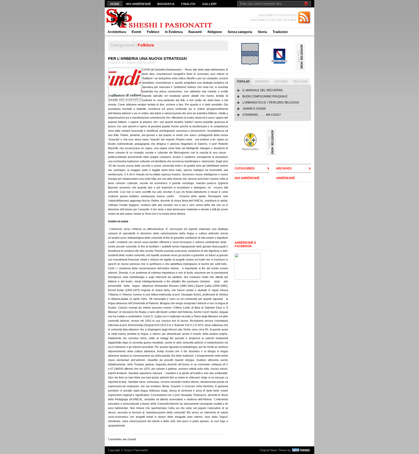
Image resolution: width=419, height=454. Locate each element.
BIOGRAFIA (166, 4)
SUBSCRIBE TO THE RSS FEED (277, 15)
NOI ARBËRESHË (138, 4)
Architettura (117, 32)
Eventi (136, 32)
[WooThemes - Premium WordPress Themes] (301, 450)
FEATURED (281, 81)
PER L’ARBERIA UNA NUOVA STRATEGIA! (147, 58)
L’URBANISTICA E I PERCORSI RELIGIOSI (270, 102)
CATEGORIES (244, 168)
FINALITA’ (188, 4)
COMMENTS (261, 81)
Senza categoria (240, 32)
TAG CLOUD (300, 81)
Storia (262, 32)
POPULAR (243, 81)
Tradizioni (280, 32)
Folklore (153, 32)
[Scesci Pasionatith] (147, 17)
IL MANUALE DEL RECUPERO (262, 90)
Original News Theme (273, 450)
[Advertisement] (248, 211)
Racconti (195, 32)
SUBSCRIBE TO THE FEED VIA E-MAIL (273, 20)
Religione (215, 32)
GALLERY (209, 4)
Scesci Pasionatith (136, 450)
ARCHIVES (284, 168)
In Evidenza (174, 32)
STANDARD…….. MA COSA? (261, 114)
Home (114, 4)
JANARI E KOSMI (254, 108)
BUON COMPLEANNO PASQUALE (265, 96)
